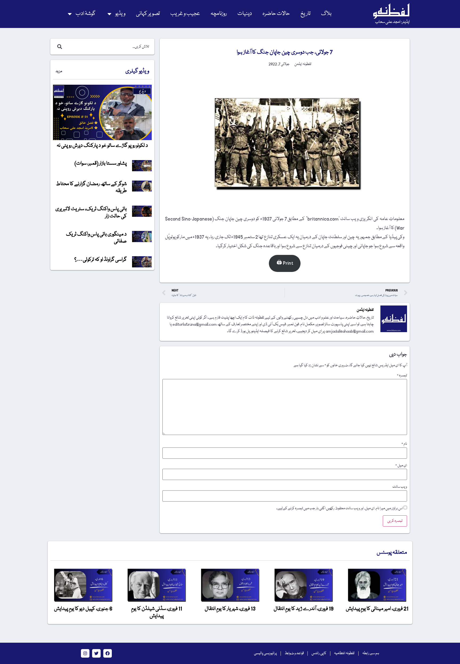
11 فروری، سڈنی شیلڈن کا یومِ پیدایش (156, 612)
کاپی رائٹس (318, 653)
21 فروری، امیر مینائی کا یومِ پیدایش (377, 609)
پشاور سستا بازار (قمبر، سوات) (101, 164)
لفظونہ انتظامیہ (344, 653)
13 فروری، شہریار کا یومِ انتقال (230, 609)
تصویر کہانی (148, 13)
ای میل (401, 465)
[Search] (58, 46)
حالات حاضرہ (276, 13)
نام (404, 444)
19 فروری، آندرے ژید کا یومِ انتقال (304, 609)
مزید (59, 71)
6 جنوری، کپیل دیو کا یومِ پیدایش (83, 609)
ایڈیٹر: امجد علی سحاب (392, 22)
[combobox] (108, 46)
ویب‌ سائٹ (399, 487)
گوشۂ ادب (86, 13)
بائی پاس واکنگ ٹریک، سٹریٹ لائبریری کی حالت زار (91, 212)
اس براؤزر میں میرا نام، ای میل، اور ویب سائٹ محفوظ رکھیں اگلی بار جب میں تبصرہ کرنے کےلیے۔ (339, 508)
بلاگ (326, 13)
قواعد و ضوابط (294, 653)
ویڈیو (120, 13)
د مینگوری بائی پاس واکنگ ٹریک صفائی (96, 237)
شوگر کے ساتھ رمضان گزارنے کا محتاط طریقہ (91, 187)
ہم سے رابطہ (370, 653)
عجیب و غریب (185, 13)
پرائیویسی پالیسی (265, 653)
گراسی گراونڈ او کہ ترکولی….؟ (100, 260)
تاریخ (305, 13)
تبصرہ (402, 375)
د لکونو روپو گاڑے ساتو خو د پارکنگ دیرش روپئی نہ (102, 146)
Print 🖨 (285, 263)
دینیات (244, 13)
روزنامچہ (219, 13)
